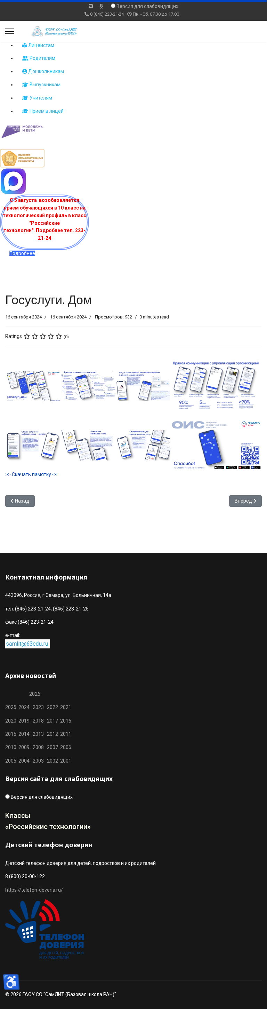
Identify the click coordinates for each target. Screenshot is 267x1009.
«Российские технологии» (48, 826)
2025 (10, 707)
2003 (40, 761)
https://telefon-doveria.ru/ (34, 890)
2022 (52, 707)
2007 (52, 747)
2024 (24, 707)
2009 (24, 747)
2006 (64, 747)
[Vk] (91, 6)
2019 (24, 721)
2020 (10, 721)
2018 (38, 721)
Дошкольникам (45, 71)
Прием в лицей (46, 111)
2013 (38, 734)
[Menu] (9, 31)
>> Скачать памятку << (31, 474)
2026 (34, 694)
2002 (52, 761)
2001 (65, 761)
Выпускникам (44, 84)
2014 (24, 734)
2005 (11, 761)
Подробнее (22, 253)
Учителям (40, 98)
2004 (25, 761)
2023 (38, 707)
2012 (52, 734)
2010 (10, 747)
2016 (65, 721)
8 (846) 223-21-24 (107, 14)
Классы (18, 815)
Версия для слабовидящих (147, 6)
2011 (64, 734)
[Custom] (101, 6)
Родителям (42, 58)
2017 (53, 721)
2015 (10, 734)
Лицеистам (40, 45)
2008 (38, 747)
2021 (65, 707)
